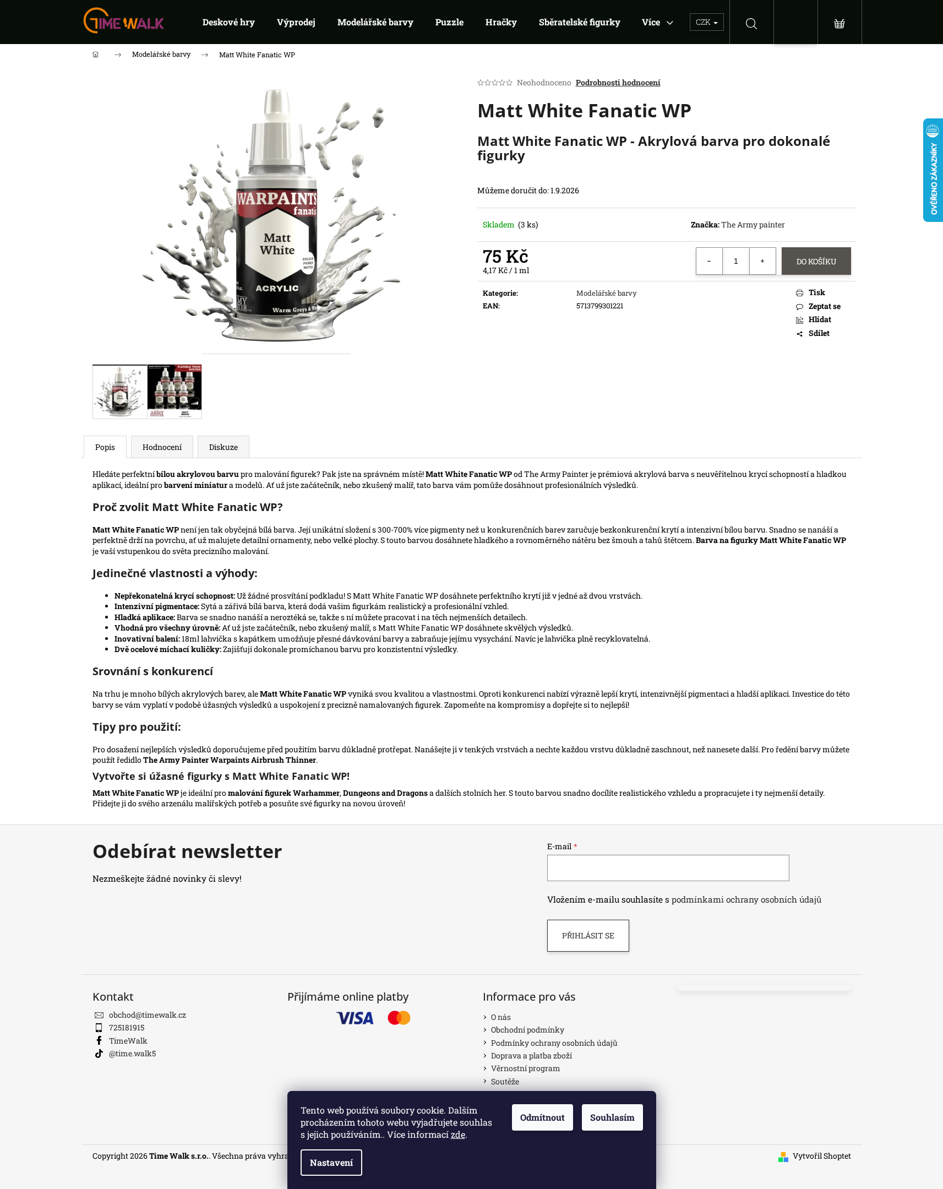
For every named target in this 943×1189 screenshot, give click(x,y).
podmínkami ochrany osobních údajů (746, 899)
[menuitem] (229, 22)
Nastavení (331, 1162)
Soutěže (505, 1081)
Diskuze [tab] (223, 447)
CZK (704, 22)
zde (458, 1134)
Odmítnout (542, 1117)
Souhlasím (612, 1117)
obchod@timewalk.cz (147, 1014)
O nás (501, 1017)
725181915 (126, 1027)
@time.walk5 (132, 1053)
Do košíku (816, 261)
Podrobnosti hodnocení (618, 82)
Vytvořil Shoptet (822, 1155)
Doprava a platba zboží (531, 1055)
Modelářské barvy (606, 293)
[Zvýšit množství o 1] (762, 261)
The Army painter (753, 224)
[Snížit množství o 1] (709, 261)
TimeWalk (128, 1040)
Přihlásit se (588, 935)
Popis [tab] (105, 447)
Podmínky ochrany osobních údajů (554, 1043)
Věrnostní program (525, 1068)
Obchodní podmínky (527, 1029)
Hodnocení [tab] (162, 447)
